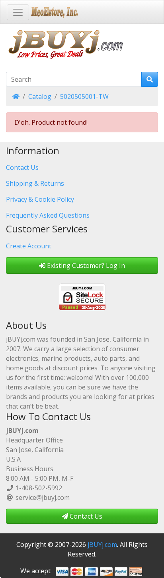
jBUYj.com (102, 544)
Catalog (39, 96)
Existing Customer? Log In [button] (85, 265)
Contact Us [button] (85, 516)
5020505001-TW (84, 96)
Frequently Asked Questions (48, 215)
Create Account (28, 246)
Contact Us (22, 167)
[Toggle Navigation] (18, 12)
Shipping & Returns (35, 183)
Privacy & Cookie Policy (40, 199)
